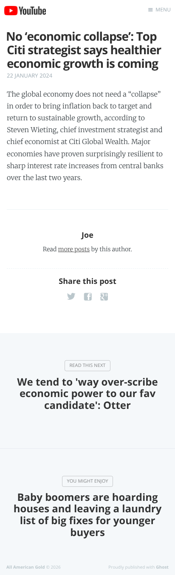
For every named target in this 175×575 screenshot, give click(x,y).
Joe (87, 235)
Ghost (162, 567)
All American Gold (25, 567)
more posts (74, 249)
